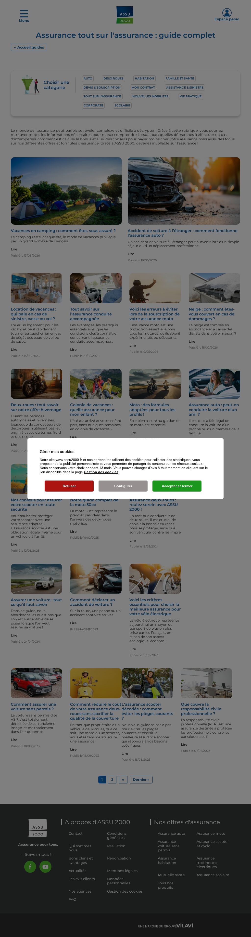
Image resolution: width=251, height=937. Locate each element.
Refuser (69, 486)
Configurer (123, 486)
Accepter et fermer (177, 486)
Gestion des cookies (101, 472)
